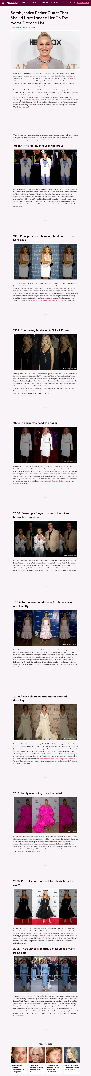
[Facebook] (62, 3)
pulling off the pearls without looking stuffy (46, 300)
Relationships (43, 3)
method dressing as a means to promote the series (58, 758)
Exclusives (32, 3)
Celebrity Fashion (22, 9)
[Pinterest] (66, 3)
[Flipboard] (70, 3)
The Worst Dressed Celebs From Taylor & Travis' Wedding (72, 1067)
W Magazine (34, 99)
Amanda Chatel (16, 27)
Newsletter (84, 3)
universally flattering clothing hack (56, 481)
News (24, 3)
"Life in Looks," (42, 846)
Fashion (13, 9)
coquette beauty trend (46, 935)
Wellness (54, 3)
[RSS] (74, 3)
